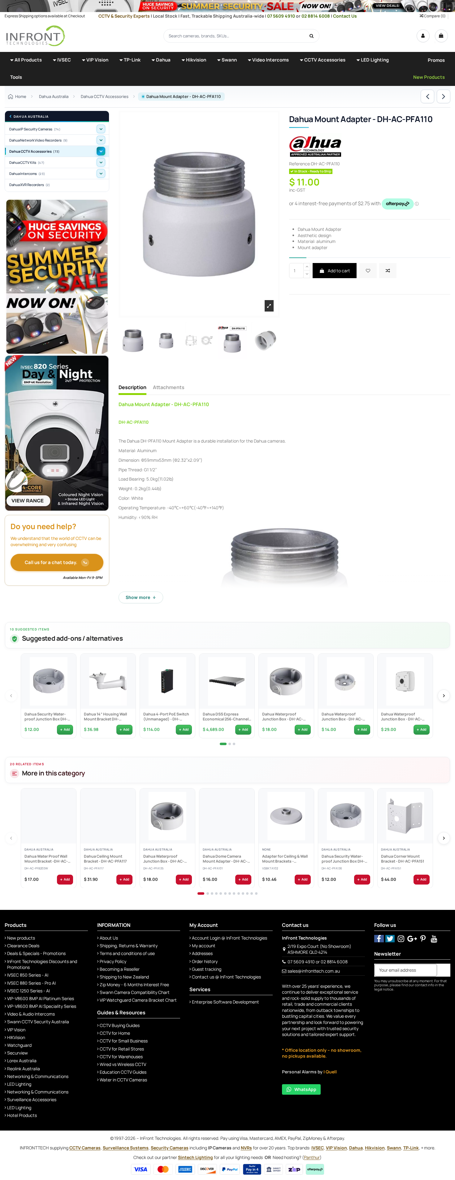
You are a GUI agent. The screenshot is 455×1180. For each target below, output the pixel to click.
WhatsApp (305, 1089)
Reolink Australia (23, 1069)
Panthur (312, 1157)
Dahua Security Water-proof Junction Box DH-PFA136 (45, 717)
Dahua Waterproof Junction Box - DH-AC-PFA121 (401, 717)
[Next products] (444, 696)
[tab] (223, 744)
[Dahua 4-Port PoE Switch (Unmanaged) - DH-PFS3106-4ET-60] (167, 681)
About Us (109, 938)
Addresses (202, 953)
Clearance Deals (23, 946)
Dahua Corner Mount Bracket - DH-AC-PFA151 (402, 859)
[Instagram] (401, 938)
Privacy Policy (113, 961)
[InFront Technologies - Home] (36, 35)
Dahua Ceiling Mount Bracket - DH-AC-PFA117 (105, 859)
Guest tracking (206, 969)
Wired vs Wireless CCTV (123, 1064)
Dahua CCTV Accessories (34, 151)
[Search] (311, 35)
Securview (17, 1053)
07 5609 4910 (281, 16)
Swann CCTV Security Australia (38, 1022)
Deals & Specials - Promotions (36, 953)
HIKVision (16, 1037)
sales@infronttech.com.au (314, 971)
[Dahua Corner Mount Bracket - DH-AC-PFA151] (405, 815)
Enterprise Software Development (225, 1002)
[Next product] (443, 96)
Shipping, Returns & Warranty (129, 946)
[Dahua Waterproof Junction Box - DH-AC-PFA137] (345, 681)
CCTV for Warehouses (121, 1056)
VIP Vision (16, 1030)
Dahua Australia (31, 117)
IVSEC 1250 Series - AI (28, 991)
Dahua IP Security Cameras (34, 129)
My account (203, 946)
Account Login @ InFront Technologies (229, 938)
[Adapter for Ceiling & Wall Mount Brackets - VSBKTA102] (286, 815)
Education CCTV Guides (123, 1072)
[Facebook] (379, 938)
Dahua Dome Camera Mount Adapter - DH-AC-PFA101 (224, 859)
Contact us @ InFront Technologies (226, 977)
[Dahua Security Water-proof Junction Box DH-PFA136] (48, 681)
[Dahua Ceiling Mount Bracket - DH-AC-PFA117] (108, 815)
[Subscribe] (443, 970)
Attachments (168, 387)
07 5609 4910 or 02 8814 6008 (318, 962)
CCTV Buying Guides (120, 1025)
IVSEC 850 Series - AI (27, 975)
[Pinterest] (423, 938)
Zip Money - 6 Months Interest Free (134, 984)
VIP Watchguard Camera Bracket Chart (138, 1000)
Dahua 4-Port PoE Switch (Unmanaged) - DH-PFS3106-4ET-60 (166, 717)
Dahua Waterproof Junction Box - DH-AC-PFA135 (282, 717)
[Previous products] (11, 696)
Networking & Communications (37, 1076)
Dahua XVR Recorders (29, 184)
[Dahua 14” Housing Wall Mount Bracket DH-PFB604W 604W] (108, 681)
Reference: (300, 164)
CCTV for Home (115, 1033)
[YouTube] (434, 938)
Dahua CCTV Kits (26, 162)
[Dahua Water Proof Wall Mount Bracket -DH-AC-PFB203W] (48, 815)
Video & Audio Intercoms (31, 1014)
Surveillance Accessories (31, 1099)
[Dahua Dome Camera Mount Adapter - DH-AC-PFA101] (226, 815)
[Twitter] (390, 938)
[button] (26, 60)
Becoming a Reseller (120, 969)
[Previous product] (427, 96)
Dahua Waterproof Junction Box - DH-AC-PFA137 (341, 717)
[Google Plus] (412, 938)
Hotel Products (22, 1115)
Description (132, 387)
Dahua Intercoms (27, 173)
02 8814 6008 (316, 16)
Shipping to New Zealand (124, 977)
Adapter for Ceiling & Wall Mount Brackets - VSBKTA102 (284, 859)
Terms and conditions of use (127, 953)
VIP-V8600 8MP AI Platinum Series (40, 998)
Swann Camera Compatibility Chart (135, 992)
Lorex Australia (22, 1060)
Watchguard (19, 1045)
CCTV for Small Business (124, 1041)
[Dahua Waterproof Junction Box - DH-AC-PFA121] (405, 681)
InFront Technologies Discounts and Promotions (42, 964)
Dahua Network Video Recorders (38, 140)
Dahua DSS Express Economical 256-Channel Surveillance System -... (225, 717)
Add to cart (338, 271)
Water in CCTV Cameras (123, 1080)
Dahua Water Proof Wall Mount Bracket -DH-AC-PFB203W (45, 859)
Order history (205, 961)
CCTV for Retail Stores (122, 1049)
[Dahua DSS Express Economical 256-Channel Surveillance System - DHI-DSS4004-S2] (226, 681)
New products (21, 938)
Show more (141, 597)
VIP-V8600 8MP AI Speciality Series (41, 1006)
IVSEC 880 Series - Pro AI (31, 983)
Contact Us (345, 16)
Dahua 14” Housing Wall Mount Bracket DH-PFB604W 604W (105, 717)
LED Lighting (19, 1084)
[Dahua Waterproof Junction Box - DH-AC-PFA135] (286, 681)
